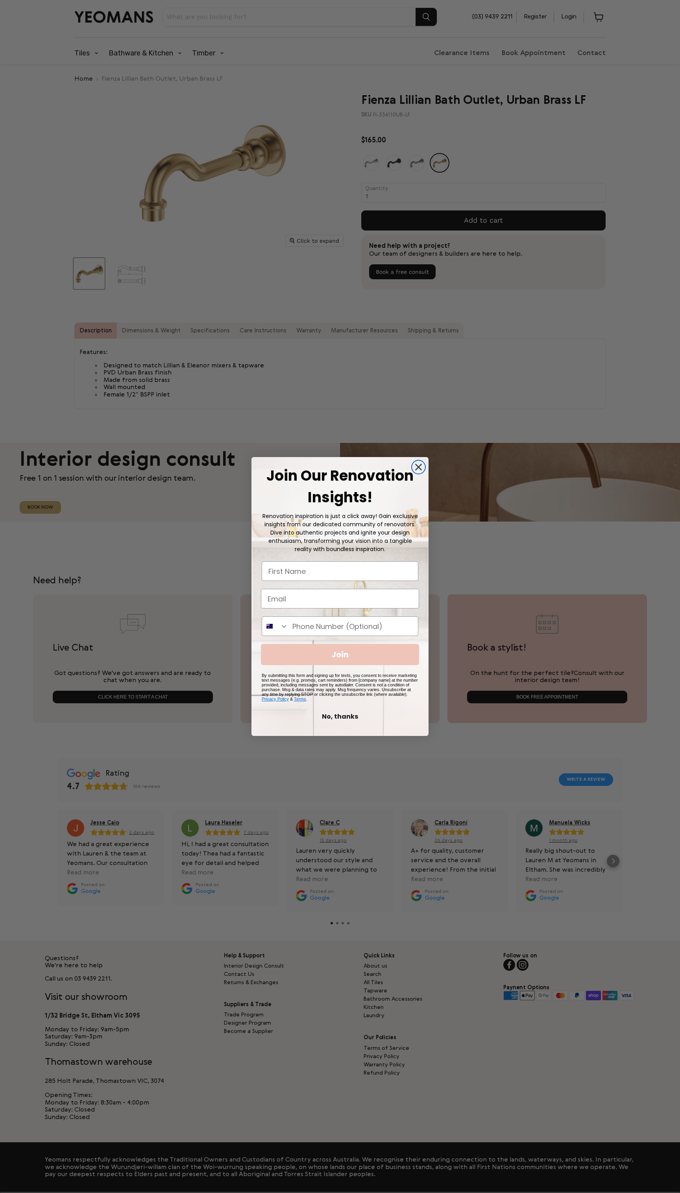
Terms (300, 699)
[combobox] (275, 626)
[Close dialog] (418, 467)
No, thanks (340, 716)
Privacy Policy (275, 699)
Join (340, 654)
